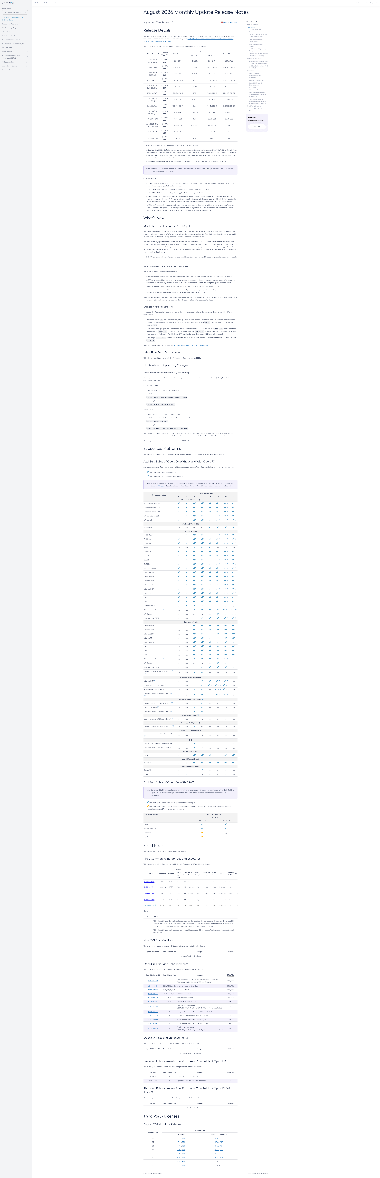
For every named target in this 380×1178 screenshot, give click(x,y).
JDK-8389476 (153, 1019)
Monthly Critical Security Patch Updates (257, 31)
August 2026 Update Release (256, 110)
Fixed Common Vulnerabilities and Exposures (255, 75)
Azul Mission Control (9, 66)
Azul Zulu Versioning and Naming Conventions (191, 345)
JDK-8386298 (153, 998)
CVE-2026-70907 (149, 893)
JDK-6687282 (153, 981)
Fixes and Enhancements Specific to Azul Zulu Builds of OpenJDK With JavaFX (257, 101)
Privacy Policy (252, 1173)
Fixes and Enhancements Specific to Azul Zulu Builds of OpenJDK (257, 94)
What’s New (251, 27)
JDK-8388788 (153, 1012)
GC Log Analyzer (8, 62)
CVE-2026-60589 (149, 900)
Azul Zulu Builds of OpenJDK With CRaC (258, 67)
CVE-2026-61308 (149, 887)
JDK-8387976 (153, 1007)
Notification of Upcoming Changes (257, 50)
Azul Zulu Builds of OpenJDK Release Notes (12, 19)
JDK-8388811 (153, 1016)
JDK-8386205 (153, 994)
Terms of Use (264, 1173)
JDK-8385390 (153, 1001)
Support (373, 3)
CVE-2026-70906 (149, 882)
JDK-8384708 (153, 990)
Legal (258, 1173)
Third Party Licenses (9, 32)
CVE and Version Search (11, 40)
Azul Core (6, 8)
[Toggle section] (28, 36)
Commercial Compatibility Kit (13, 44)
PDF (183, 1138)
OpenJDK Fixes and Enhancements (255, 84)
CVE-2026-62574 (149, 905)
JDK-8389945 (153, 1028)
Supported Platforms (10, 24)
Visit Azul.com (361, 3)
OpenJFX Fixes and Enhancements (255, 89)
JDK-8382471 (153, 986)
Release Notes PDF (230, 22)
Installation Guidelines (10, 36)
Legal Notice (7, 70)
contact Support (159, 486)
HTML (179, 1138)
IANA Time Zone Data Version (256, 45)
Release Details (252, 24)
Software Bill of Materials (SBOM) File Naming (259, 55)
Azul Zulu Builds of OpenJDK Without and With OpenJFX (258, 62)
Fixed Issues (251, 71)
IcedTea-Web (7, 48)
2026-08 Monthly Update (12, 12)
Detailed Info (7, 52)
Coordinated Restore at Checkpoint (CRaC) (11, 57)
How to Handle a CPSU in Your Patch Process (258, 36)
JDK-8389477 (153, 1023)
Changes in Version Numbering (256, 40)
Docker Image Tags (9, 28)
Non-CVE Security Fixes (256, 80)
